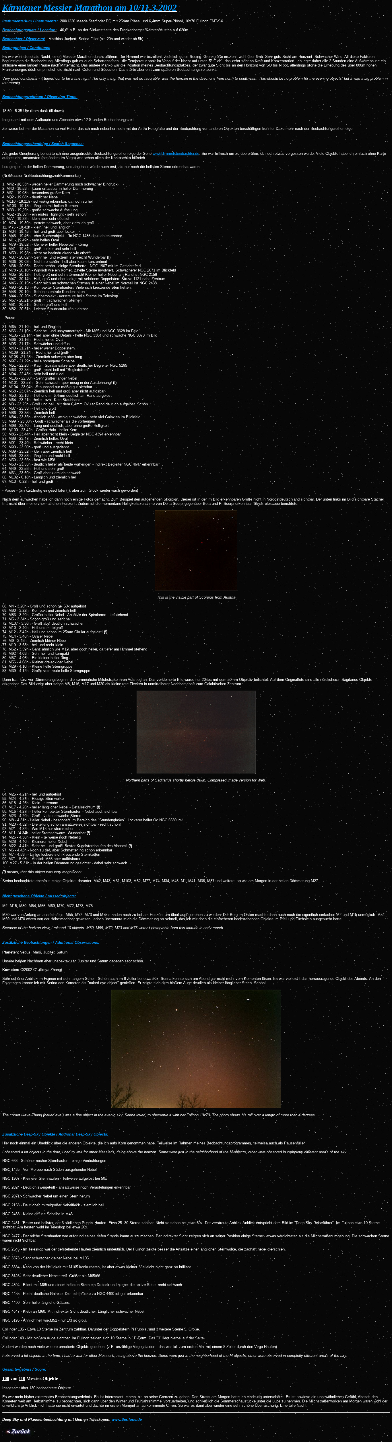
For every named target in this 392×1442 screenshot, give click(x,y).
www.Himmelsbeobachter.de (176, 153)
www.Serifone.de (127, 1419)
